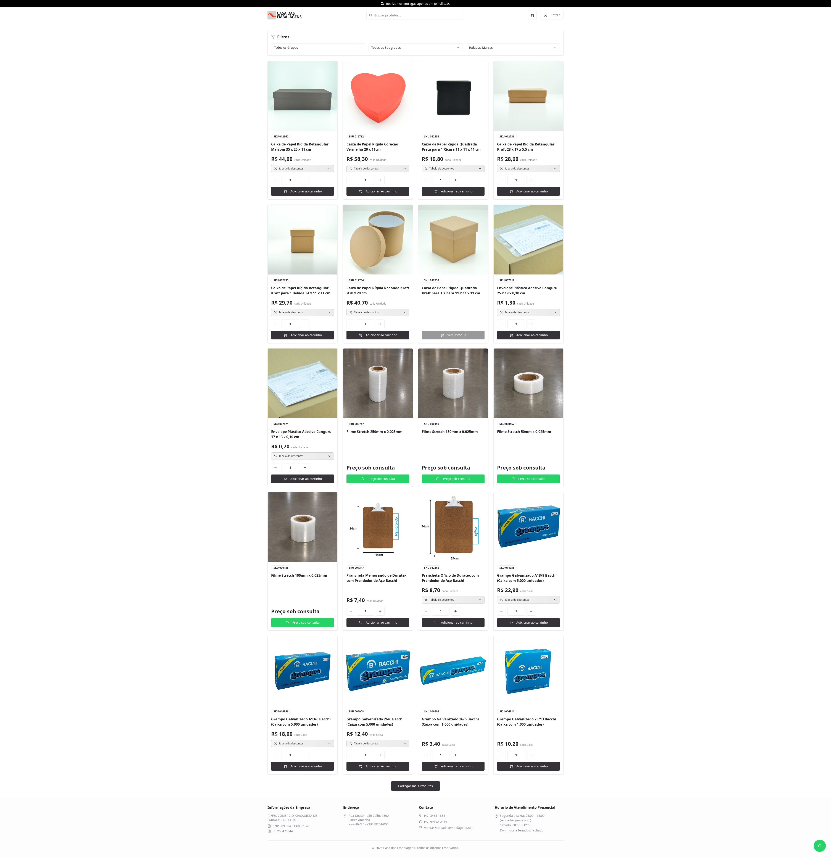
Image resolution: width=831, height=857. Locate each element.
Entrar (555, 15)
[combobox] (318, 47)
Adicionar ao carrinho (306, 191)
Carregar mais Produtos (415, 786)
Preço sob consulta (381, 479)
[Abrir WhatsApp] (820, 846)
